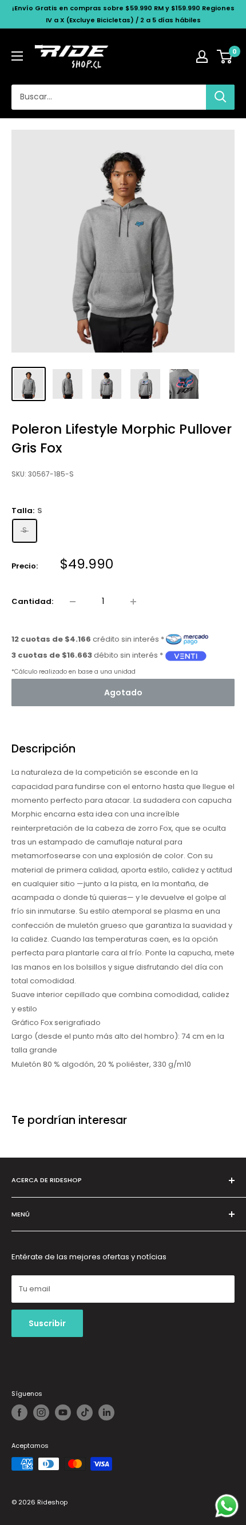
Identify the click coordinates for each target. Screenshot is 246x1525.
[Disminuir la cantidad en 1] (73, 602)
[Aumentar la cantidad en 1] (133, 602)
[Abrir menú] (17, 56)
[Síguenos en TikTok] (85, 1412)
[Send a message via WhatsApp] (226, 1505)
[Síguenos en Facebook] (19, 1412)
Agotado (123, 692)
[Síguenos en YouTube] (63, 1412)
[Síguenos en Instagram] (41, 1412)
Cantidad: (32, 601)
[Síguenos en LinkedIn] (106, 1412)
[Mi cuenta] (202, 56)
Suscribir (47, 1323)
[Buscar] (220, 97)
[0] (225, 56)
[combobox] (108, 97)
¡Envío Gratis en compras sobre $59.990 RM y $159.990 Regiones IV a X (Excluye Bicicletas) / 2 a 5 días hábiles (123, 14)
